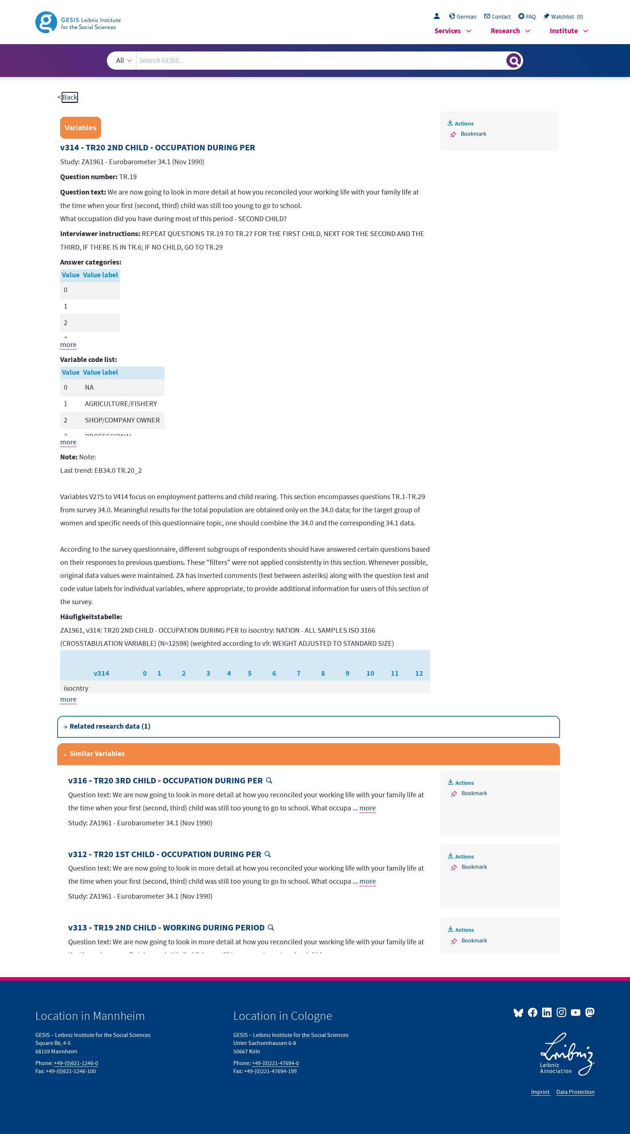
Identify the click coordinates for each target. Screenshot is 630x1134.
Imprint (541, 1092)
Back (69, 97)
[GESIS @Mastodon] (589, 1012)
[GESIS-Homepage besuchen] (78, 21)
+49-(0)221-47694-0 (275, 1063)
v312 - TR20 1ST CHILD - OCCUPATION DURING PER (164, 855)
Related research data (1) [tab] (110, 727)
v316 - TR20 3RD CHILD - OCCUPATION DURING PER (165, 781)
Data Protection (575, 1092)
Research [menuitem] (505, 31)
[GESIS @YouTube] (576, 1012)
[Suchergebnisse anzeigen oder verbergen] (513, 60)
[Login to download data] (438, 16)
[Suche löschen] (500, 60)
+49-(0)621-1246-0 (76, 1063)
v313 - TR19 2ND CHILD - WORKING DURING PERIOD (166, 928)
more (68, 345)
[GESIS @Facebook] (533, 1012)
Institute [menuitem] (564, 31)
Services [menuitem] (448, 31)
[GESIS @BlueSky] (520, 1012)
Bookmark (473, 134)
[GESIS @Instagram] (562, 1012)
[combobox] (315, 60)
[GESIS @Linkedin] (547, 1012)
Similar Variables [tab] (97, 754)
